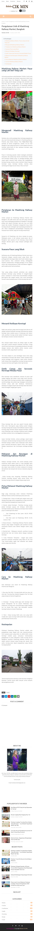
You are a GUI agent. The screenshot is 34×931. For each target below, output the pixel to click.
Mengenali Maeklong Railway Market (14, 44)
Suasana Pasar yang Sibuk (12, 49)
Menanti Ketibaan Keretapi (12, 51)
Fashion (17, 905)
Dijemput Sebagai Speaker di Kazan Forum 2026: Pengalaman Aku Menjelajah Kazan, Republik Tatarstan (21, 868)
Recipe (17, 917)
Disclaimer (12, 1)
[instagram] (29, 1)
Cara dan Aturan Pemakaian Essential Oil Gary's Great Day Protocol (21, 831)
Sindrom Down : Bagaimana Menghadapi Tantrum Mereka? (21, 838)
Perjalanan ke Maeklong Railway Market (15, 47)
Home (3, 1)
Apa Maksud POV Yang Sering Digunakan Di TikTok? (21, 808)
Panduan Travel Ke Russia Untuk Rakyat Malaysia (21, 859)
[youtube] (31, 1)
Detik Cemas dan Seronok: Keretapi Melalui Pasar (18, 53)
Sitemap (18, 1)
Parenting (17, 914)
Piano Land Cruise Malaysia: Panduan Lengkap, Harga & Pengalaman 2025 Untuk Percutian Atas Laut (20, 884)
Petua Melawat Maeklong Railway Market (16, 59)
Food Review (17, 908)
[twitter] (26, 1)
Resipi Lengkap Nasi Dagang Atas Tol (20, 814)
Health (17, 911)
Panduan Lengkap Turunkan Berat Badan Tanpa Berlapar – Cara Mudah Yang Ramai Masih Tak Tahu (21, 823)
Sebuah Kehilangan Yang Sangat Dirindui (21, 874)
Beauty (17, 902)
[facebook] (24, 1)
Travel (6, 21)
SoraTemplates (10, 928)
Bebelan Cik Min (5, 32)
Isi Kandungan (7, 38)
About (7, 1)
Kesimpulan (8, 63)
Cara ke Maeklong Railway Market (14, 61)
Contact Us (14, 11)
